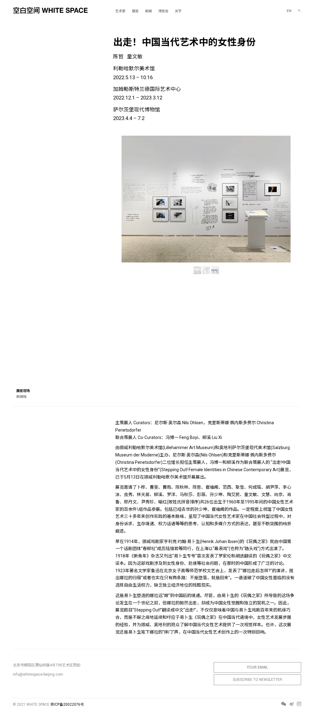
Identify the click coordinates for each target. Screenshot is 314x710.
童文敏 (135, 56)
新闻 (148, 11)
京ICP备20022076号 (67, 704)
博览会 (163, 11)
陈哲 (118, 56)
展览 (135, 11)
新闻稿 (21, 397)
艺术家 (120, 11)
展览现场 (23, 391)
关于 (178, 11)
